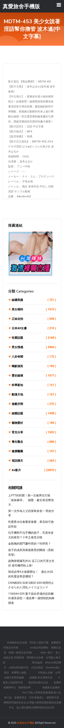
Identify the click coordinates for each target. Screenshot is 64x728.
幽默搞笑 (34, 366)
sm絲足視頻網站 (39, 647)
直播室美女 (20, 697)
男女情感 (34, 347)
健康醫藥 (34, 451)
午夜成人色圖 (45, 672)
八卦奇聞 (34, 356)
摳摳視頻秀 (24, 687)
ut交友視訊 (37, 667)
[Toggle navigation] (58, 4)
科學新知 (34, 385)
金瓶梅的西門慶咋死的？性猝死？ (29, 543)
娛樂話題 (34, 413)
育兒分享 (34, 432)
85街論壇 (37, 662)
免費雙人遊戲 (18, 672)
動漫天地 (34, 394)
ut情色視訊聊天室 (18, 667)
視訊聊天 (34, 460)
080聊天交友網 (34, 657)
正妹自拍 (34, 318)
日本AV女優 (34, 328)
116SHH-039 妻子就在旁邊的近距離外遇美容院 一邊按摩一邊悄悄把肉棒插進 (31, 598)
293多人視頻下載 (39, 642)
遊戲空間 (34, 404)
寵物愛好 (34, 422)
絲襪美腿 (34, 300)
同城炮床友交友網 (17, 642)
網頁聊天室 (53, 697)
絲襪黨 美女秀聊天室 (41, 677)
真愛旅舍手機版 (25, 722)
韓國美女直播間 (51, 687)
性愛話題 (34, 337)
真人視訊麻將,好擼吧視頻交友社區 (35, 707)
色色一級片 (47, 652)
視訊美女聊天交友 (38, 682)
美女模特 (34, 309)
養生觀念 (34, 441)
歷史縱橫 (34, 375)
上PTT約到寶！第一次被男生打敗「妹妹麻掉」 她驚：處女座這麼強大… (31, 500)
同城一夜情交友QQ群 (20, 652)
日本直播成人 (36, 697)
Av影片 (34, 470)
